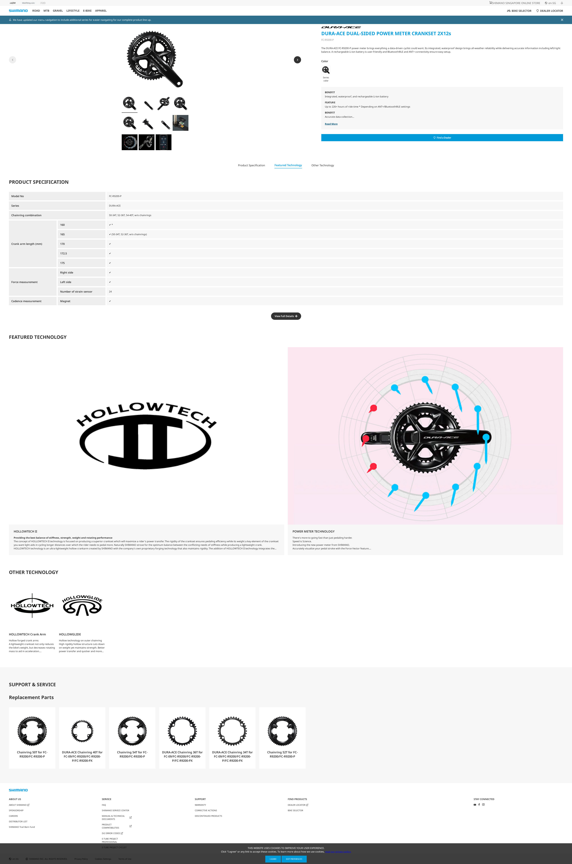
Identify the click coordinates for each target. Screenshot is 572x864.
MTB (46, 10)
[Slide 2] (146, 103)
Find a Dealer (444, 137)
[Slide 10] (146, 142)
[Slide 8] (180, 123)
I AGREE (273, 859)
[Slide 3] (163, 103)
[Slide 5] (129, 123)
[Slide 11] (163, 142)
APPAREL (101, 10)
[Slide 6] (146, 123)
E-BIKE (87, 10)
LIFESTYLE (73, 10)
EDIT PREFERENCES (294, 859)
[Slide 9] (129, 142)
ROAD (36, 10)
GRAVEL (58, 10)
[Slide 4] (180, 103)
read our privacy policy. (338, 851)
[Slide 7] (163, 123)
